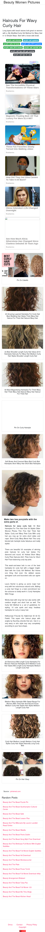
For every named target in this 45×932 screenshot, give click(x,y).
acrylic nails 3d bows (12, 44)
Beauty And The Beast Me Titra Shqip (17, 892)
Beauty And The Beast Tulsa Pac (15, 882)
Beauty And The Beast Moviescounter (17, 860)
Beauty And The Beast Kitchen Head (17, 896)
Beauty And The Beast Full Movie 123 (17, 887)
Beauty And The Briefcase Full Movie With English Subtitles (22, 844)
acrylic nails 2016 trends (13, 47)
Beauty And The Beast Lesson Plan (16, 818)
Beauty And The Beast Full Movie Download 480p (22, 873)
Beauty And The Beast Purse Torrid (16, 869)
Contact (19, 924)
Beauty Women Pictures (22, 2)
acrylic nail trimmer (14, 40)
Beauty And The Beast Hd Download (17, 855)
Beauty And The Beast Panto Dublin (16, 834)
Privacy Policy (32, 924)
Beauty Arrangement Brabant (14, 878)
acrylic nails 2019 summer (31, 44)
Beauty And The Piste (11, 864)
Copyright (22, 927)
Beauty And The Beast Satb (13, 814)
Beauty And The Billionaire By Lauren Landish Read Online (20, 824)
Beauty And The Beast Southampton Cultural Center (20, 807)
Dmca (10, 924)
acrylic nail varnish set (32, 47)
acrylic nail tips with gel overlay (22, 51)
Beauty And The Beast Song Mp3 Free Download (21, 839)
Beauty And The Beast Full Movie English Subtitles (22, 851)
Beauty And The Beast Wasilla (14, 830)
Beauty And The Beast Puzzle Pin (15, 802)
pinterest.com (15, 791)
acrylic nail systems (31, 40)
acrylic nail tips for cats (22, 55)
